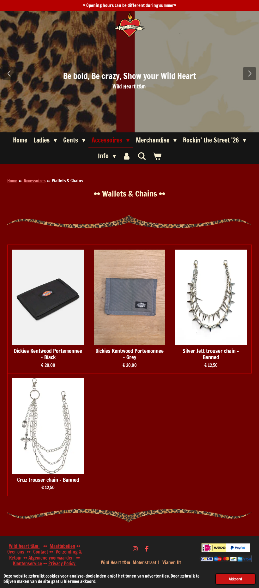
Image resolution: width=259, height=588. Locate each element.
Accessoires (34, 181)
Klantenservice (27, 563)
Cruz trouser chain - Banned (48, 480)
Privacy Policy (62, 563)
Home (12, 181)
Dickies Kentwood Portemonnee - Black (48, 354)
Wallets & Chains (67, 181)
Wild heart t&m (24, 546)
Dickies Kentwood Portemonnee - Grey (129, 354)
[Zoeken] (141, 156)
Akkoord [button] (235, 579)
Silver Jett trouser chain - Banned (211, 354)
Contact (40, 552)
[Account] (126, 156)
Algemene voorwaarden (51, 558)
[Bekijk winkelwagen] (157, 156)
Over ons (16, 552)
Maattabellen (62, 546)
